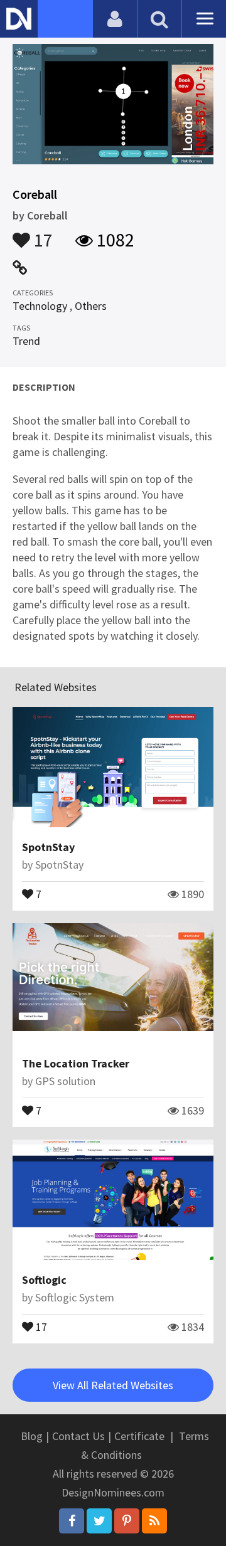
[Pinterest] (126, 1520)
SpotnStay (48, 847)
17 (41, 234)
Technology (40, 306)
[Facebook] (71, 1520)
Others (91, 306)
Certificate (139, 1436)
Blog (32, 1436)
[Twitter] (99, 1520)
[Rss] (154, 1520)
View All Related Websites (113, 1385)
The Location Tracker (75, 1063)
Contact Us (78, 1436)
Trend (26, 341)
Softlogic (44, 1280)
